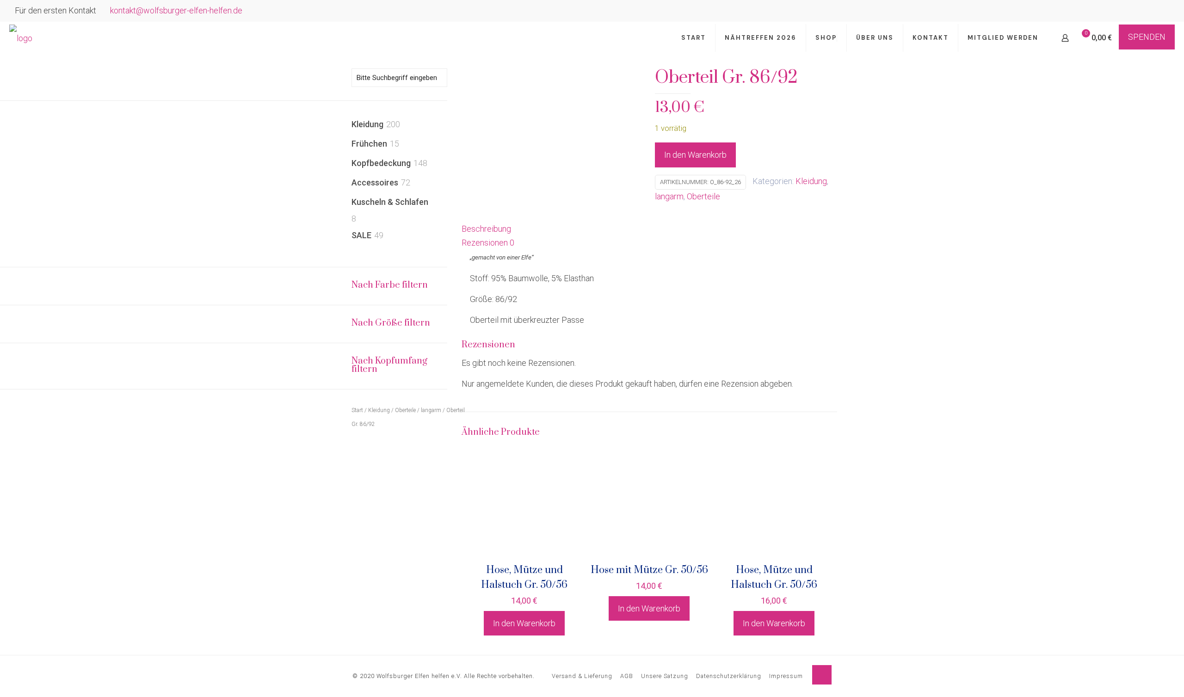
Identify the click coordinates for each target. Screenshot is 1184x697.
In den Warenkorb (695, 155)
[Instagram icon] (1163, 11)
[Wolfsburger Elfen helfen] (20, 38)
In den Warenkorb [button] (524, 623)
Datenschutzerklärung (728, 675)
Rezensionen (488, 242)
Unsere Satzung (664, 675)
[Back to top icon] (822, 675)
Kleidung (811, 181)
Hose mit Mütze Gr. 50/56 (649, 570)
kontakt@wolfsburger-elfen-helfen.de (176, 10)
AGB (626, 675)
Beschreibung (486, 229)
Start (357, 410)
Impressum (786, 675)
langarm (669, 196)
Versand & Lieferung (582, 675)
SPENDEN (1147, 37)
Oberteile (703, 196)
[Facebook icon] (1152, 11)
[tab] (649, 229)
